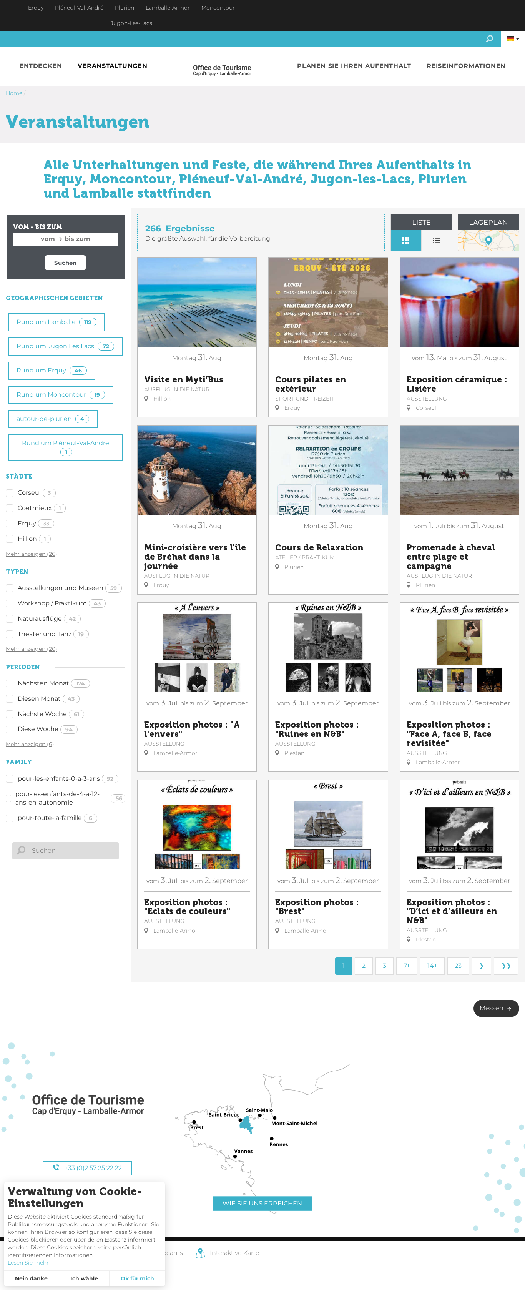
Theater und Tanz (51, 634)
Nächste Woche (48, 714)
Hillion (32, 538)
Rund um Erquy (49, 370)
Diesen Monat (46, 698)
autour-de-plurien (50, 418)
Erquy (33, 523)
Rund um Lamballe (54, 322)
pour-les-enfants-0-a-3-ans (65, 778)
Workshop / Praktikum (59, 603)
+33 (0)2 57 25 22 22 (92, 1168)
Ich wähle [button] (84, 1278)
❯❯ (506, 965)
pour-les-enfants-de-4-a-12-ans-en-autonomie (68, 798)
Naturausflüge (47, 618)
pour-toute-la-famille (55, 817)
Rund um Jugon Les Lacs (63, 346)
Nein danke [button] (31, 1278)
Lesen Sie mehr (28, 1262)
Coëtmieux (39, 508)
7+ (407, 965)
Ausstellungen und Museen (67, 588)
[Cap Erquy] (87, 1105)
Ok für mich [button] (137, 1278)
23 (458, 965)
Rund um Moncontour (58, 394)
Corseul (34, 492)
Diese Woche (45, 729)
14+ (432, 965)
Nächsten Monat (51, 683)
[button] (41, 66)
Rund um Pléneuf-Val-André (65, 447)
